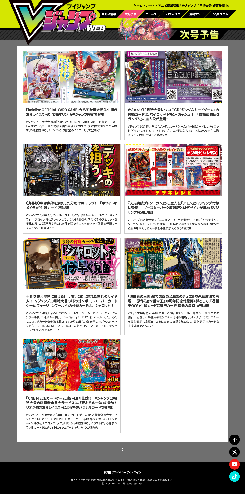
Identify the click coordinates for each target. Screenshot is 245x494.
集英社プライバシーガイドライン (122, 472)
